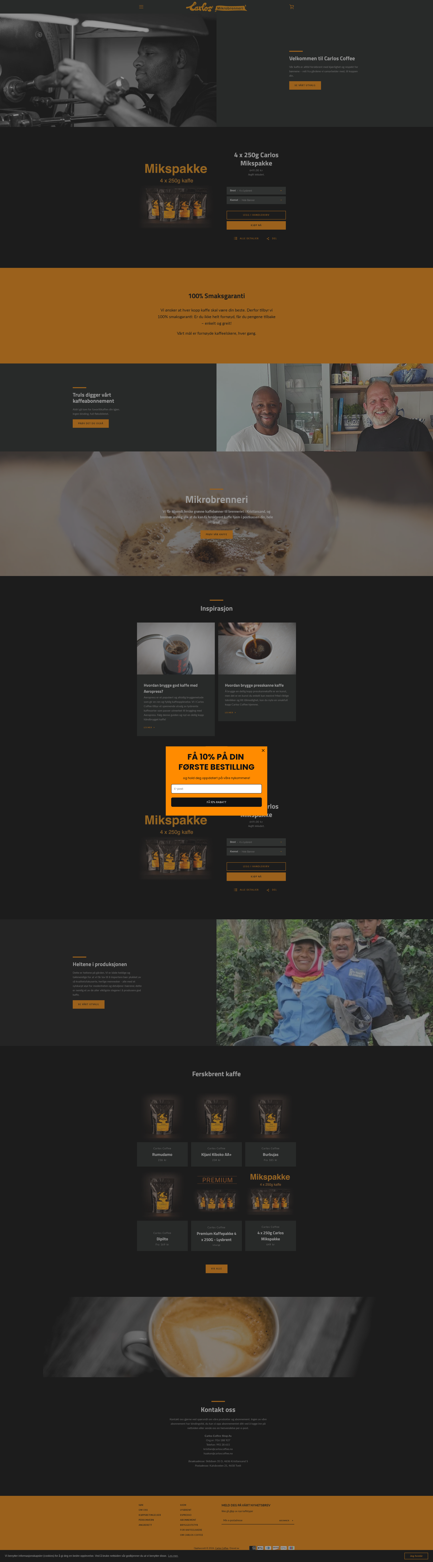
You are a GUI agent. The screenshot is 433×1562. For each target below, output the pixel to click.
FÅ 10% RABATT (216, 802)
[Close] (263, 750)
